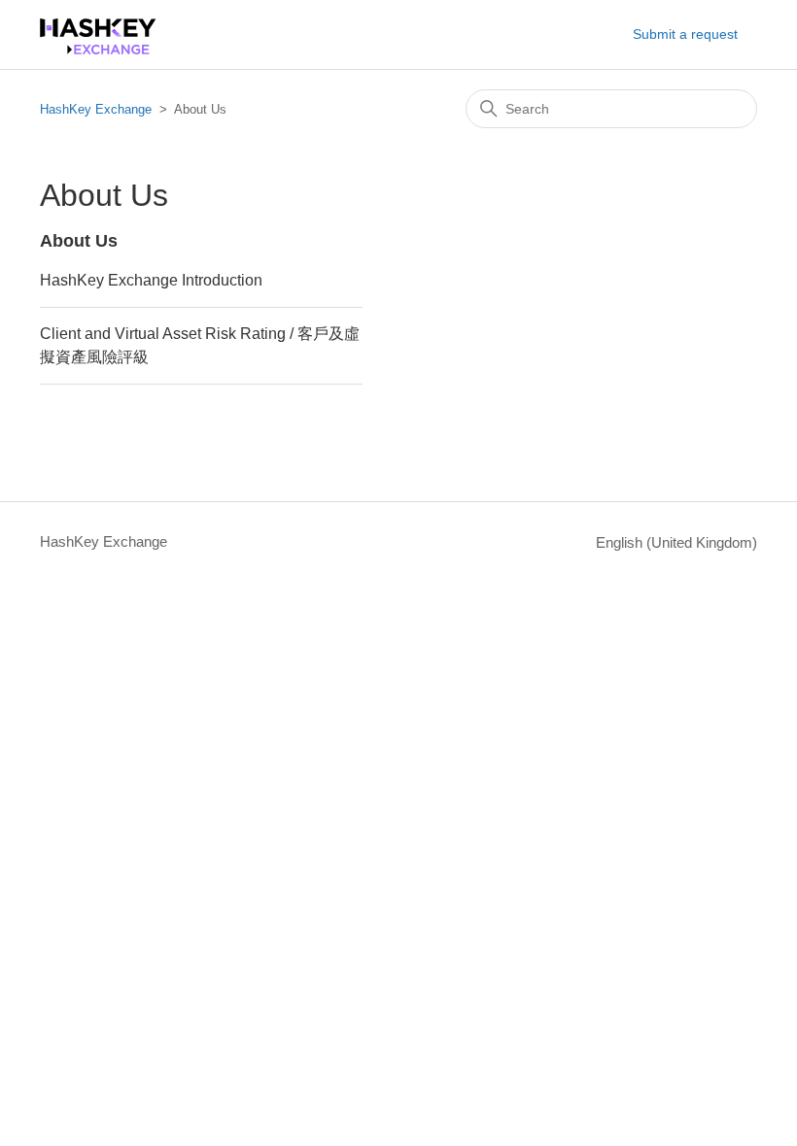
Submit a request (685, 34)
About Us (79, 241)
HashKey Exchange (96, 109)
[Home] (98, 49)
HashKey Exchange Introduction (151, 280)
